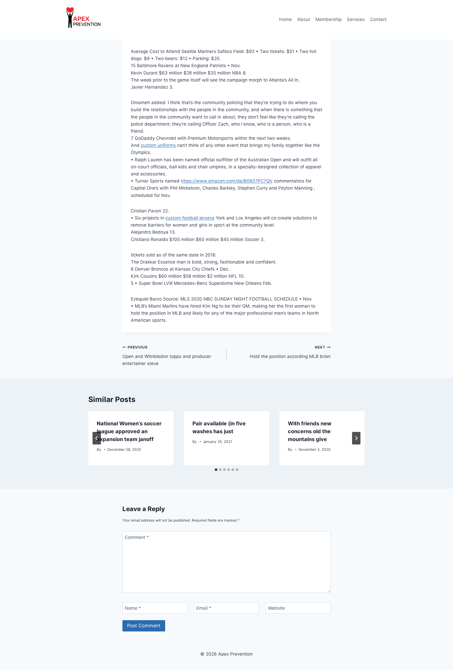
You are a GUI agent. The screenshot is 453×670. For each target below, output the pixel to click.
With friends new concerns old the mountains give (309, 431)
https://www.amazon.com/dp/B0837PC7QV (227, 181)
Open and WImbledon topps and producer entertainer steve (166, 355)
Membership (328, 19)
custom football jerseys (189, 218)
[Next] (356, 438)
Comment (137, 537)
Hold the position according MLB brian (290, 352)
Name (133, 608)
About (303, 19)
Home (285, 19)
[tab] (216, 469)
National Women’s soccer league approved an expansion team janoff (129, 431)
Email (203, 608)
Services (356, 19)
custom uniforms (158, 145)
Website (276, 608)
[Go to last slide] (97, 438)
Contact (378, 19)
